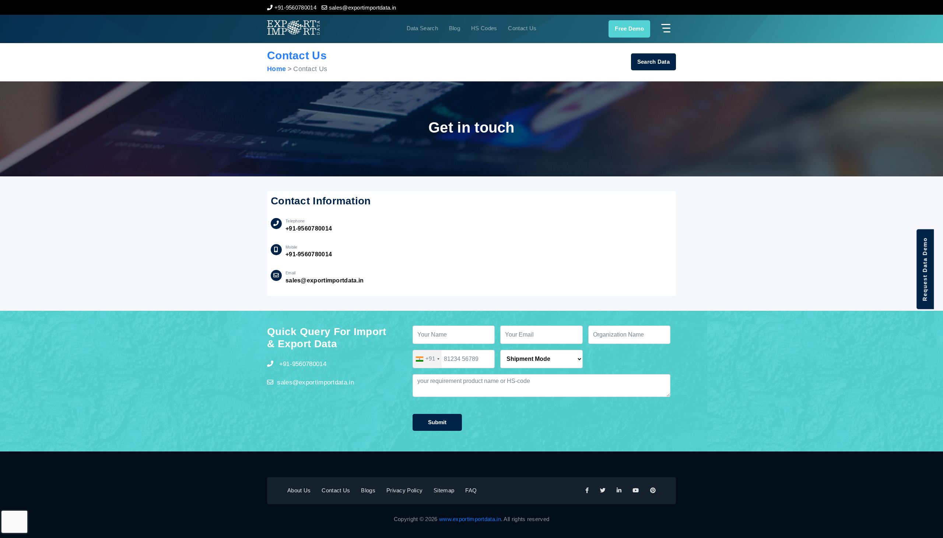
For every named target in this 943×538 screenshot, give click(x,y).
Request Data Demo (925, 269)
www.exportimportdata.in (470, 519)
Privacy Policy (404, 490)
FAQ (471, 490)
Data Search (422, 28)
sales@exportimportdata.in (324, 280)
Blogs (368, 490)
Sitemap (444, 490)
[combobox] (427, 359)
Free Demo (629, 28)
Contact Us (522, 28)
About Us (299, 490)
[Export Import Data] (318, 27)
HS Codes (484, 28)
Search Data (653, 62)
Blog (454, 28)
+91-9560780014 (308, 228)
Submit (437, 422)
